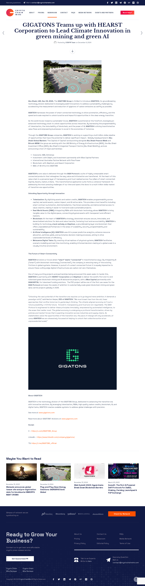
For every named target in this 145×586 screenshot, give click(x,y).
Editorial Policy (103, 543)
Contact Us (101, 534)
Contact (64, 13)
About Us (78, 534)
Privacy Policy (80, 543)
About (32, 13)
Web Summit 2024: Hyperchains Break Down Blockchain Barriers (88, 486)
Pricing (41, 13)
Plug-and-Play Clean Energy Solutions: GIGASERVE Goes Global (53, 489)
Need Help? (127, 13)
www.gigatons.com (47, 413)
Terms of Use (125, 543)
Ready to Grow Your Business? (31, 537)
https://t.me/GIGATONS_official (44, 443)
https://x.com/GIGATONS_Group (44, 431)
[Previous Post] (3, 33)
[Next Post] (141, 33)
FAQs (73, 13)
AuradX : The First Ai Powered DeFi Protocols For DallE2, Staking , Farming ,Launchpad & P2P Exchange (122, 489)
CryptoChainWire (25, 579)
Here (90, 561)
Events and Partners (104, 13)
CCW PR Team (70, 42)
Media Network (85, 13)
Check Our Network (122, 514)
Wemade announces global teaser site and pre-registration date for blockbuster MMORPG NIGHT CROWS (21, 491)
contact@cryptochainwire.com (42, 3)
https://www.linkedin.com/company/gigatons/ (56, 437)
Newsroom (52, 13)
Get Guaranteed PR (20, 559)
